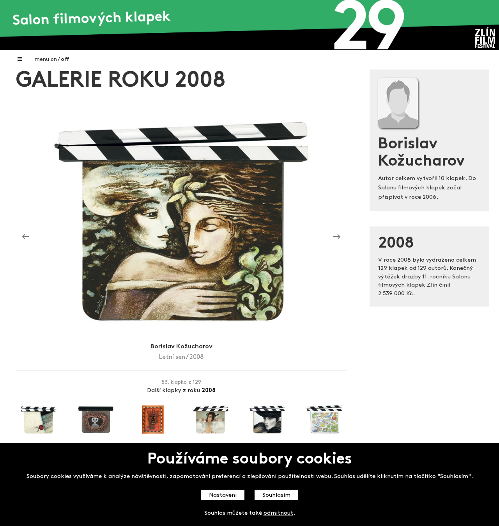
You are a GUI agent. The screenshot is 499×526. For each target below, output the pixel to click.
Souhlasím (276, 495)
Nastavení (223, 495)
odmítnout (278, 513)
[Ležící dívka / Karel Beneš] (337, 236)
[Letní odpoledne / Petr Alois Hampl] (26, 236)
